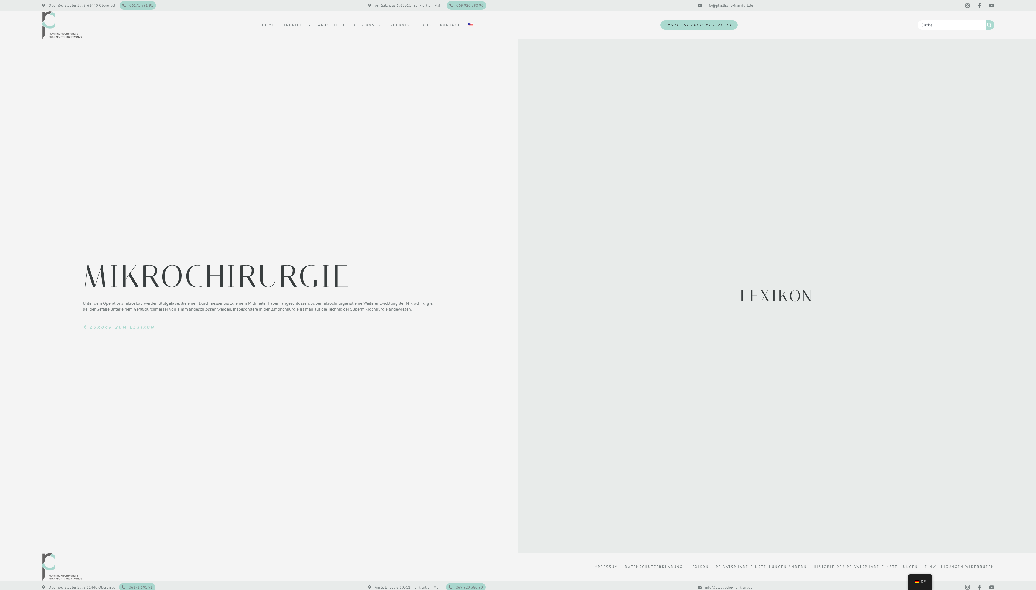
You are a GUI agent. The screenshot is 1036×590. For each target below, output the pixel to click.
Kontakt (450, 25)
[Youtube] (991, 5)
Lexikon (699, 566)
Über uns (364, 25)
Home (268, 25)
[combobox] (952, 25)
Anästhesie (332, 25)
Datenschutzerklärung (654, 566)
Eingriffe (293, 25)
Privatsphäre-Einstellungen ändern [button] (761, 566)
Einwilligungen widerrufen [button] (959, 566)
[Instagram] (967, 5)
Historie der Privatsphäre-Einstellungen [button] (866, 566)
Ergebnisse (401, 25)
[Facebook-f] (979, 5)
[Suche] (990, 25)
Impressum (605, 566)
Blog (427, 25)
